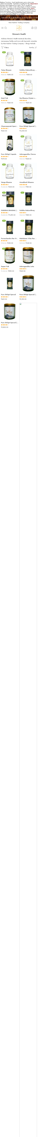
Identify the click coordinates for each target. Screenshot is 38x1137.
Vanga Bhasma (6, 182)
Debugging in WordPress (25, 10)
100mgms (6, 198)
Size (2, 52)
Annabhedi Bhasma (27, 182)
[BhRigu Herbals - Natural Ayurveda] (19, 27)
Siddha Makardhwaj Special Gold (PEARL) (28, 70)
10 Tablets (25, 61)
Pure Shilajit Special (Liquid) (28, 294)
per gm (7, 205)
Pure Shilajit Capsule (8, 154)
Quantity (22, 58)
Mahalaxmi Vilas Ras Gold (28, 238)
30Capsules (7, 145)
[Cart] (35, 28)
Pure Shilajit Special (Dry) (9, 322)
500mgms (6, 202)
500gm (7, 61)
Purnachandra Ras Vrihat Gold (9, 238)
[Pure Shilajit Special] (9, 283)
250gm (7, 58)
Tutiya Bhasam (6, 70)
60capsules (7, 149)
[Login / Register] (32, 28)
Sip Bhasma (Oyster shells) (28, 98)
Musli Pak (4, 98)
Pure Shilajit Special (8, 294)
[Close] (35, 18)
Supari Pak (5, 266)
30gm (6, 55)
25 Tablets (25, 64)
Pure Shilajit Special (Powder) (28, 126)
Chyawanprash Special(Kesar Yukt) (9, 126)
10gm (6, 289)
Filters (6, 47)
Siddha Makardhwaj (27, 210)
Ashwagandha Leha (27, 266)
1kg (7, 64)
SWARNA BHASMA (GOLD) (9, 210)
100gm (25, 111)
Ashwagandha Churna (28, 154)
